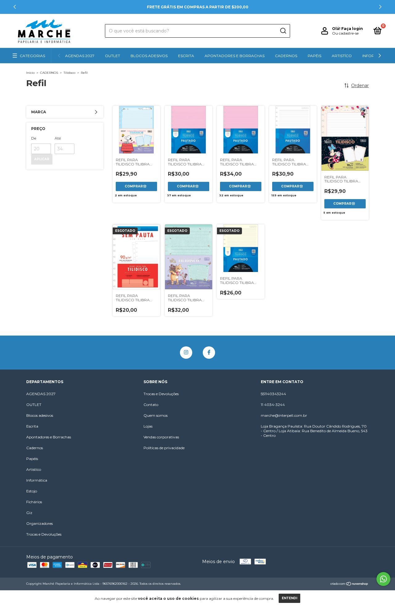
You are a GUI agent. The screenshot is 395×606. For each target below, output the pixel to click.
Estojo (31, 491)
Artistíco (342, 55)
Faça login (352, 28)
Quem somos (155, 415)
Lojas (147, 426)
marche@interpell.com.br (284, 415)
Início (30, 73)
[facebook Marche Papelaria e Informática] (209, 352)
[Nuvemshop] (349, 584)
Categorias (32, 55)
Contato (150, 404)
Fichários (34, 501)
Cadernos (286, 55)
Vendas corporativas (161, 437)
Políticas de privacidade (164, 447)
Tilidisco (69, 73)
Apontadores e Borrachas (234, 55)
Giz (29, 512)
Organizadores (39, 523)
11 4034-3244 (273, 404)
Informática (36, 480)
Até (58, 138)
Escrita (186, 55)
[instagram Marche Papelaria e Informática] (186, 352)
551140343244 (273, 393)
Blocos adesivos (149, 55)
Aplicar (41, 159)
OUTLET (112, 55)
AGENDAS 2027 (79, 55)
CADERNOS (49, 73)
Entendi (289, 598)
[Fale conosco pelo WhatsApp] (383, 579)
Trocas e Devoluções (43, 534)
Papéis (314, 55)
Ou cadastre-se (345, 33)
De (33, 138)
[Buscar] (283, 30)
